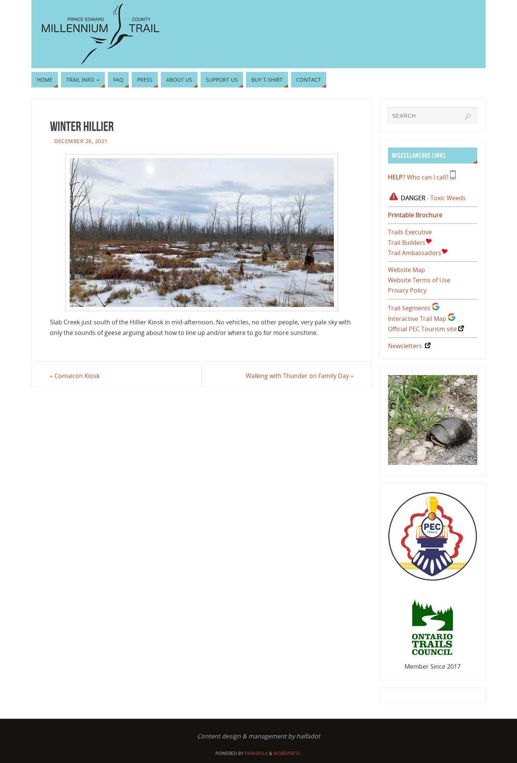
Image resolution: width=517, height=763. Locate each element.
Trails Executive (410, 232)
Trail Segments (409, 308)
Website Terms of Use (419, 280)
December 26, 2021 (81, 141)
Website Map (406, 270)
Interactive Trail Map (417, 319)
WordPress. (288, 753)
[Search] (468, 116)
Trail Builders (406, 242)
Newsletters (405, 346)
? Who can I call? (418, 177)
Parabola (256, 753)
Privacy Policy (407, 290)
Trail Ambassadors (414, 253)
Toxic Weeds (448, 198)
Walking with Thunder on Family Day (299, 376)
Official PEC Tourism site (422, 329)
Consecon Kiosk (75, 376)
